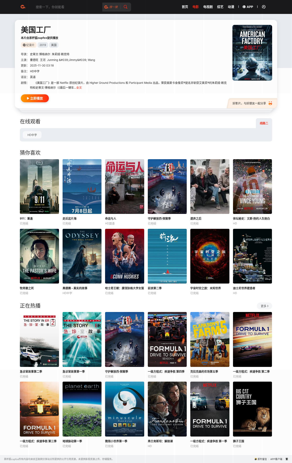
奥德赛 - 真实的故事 (75, 288)
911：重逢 (26, 218)
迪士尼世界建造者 (244, 288)
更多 (263, 306)
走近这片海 (69, 218)
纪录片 (30, 45)
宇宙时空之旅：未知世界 (205, 288)
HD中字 (32, 134)
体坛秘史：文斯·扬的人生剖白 (251, 218)
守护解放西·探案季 (159, 218)
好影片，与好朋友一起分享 (249, 103)
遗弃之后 (195, 218)
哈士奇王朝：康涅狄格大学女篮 (124, 288)
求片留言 (262, 459)
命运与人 (110, 218)
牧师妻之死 (27, 288)
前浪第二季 (155, 288)
